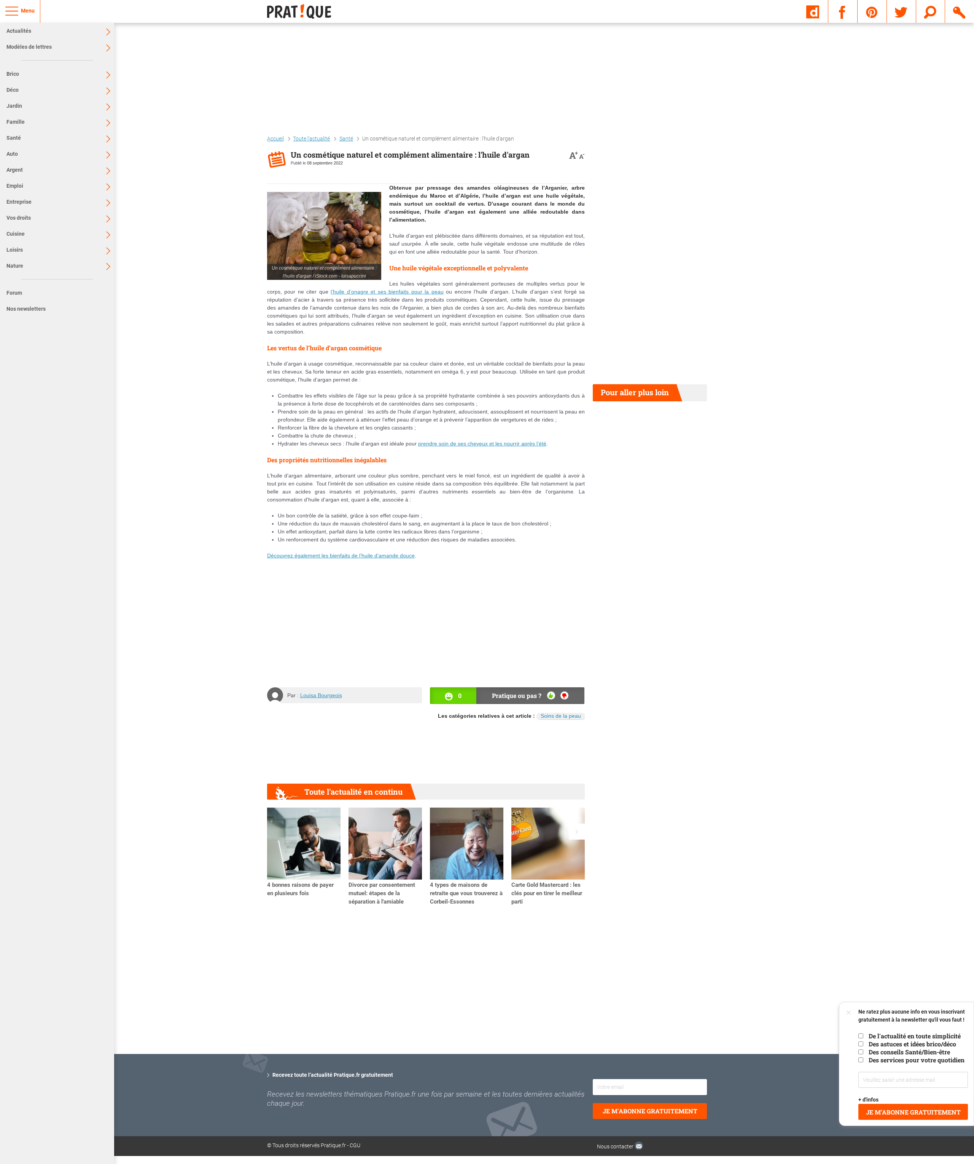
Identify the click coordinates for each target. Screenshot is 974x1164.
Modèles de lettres (29, 47)
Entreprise (19, 202)
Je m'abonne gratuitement (650, 1111)
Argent (14, 170)
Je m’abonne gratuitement (913, 1112)
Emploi (14, 186)
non (564, 695)
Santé (13, 138)
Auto (12, 154)
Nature (14, 266)
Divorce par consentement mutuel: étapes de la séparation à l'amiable (382, 893)
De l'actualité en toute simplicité (915, 1036)
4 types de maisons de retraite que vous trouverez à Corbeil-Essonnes (466, 893)
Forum (14, 293)
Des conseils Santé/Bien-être (909, 1052)
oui (551, 695)
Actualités (18, 31)
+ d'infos (869, 1100)
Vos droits (18, 218)
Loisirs (14, 250)
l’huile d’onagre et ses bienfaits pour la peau (387, 292)
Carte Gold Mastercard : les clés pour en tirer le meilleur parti (546, 893)
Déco (12, 90)
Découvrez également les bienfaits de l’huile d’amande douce (341, 555)
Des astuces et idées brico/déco (912, 1044)
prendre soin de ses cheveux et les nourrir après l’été (482, 444)
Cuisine (15, 234)
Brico (12, 74)
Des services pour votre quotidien (916, 1060)
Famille (15, 122)
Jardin (14, 106)
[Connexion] (960, 11)
